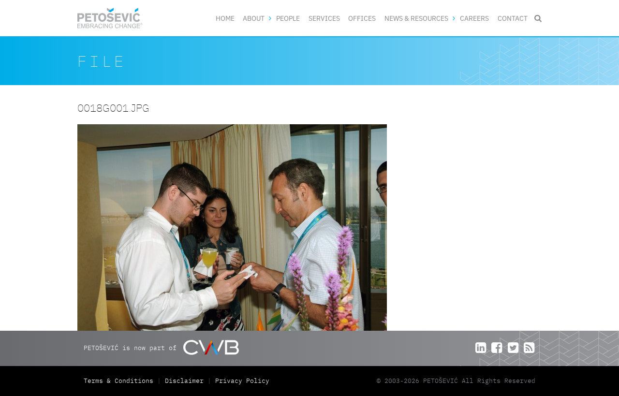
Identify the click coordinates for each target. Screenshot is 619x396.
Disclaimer (184, 381)
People (288, 18)
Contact (513, 18)
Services (324, 18)
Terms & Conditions (120, 381)
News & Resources (416, 18)
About (254, 18)
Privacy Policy (242, 381)
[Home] (110, 18)
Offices (362, 18)
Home (225, 18)
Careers (474, 18)
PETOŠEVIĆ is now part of (132, 348)
